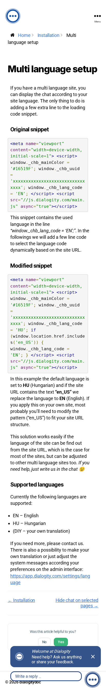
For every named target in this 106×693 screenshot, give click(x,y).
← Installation (21, 600)
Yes (61, 642)
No (44, 642)
